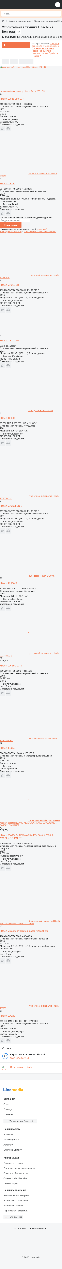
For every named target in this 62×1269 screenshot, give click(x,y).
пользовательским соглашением (40, 231)
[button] (57, 4)
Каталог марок (10, 1183)
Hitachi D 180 (7, 418)
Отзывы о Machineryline (15, 1178)
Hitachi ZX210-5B (9, 285)
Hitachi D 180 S (8, 583)
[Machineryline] (3, 21)
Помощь (7, 1109)
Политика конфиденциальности (19, 1168)
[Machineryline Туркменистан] (20, 4)
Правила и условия (13, 1163)
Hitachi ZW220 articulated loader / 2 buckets (24, 931)
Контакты (8, 1114)
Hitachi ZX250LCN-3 (11, 506)
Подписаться (10, 225)
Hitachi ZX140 (7, 183)
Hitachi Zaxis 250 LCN (12, 98)
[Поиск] (58, 14)
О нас (6, 1104)
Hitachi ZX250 (7, 1015)
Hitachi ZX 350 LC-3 (11, 665)
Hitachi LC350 (7, 748)
